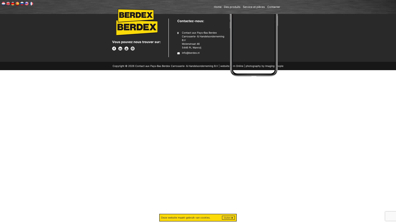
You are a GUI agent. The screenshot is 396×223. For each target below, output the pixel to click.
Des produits (232, 7)
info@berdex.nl (191, 52)
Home (218, 7)
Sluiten (227, 217)
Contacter (273, 7)
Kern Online (236, 66)
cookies (205, 217)
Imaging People (274, 66)
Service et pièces (254, 7)
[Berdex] (137, 28)
